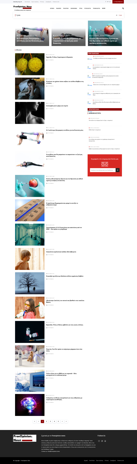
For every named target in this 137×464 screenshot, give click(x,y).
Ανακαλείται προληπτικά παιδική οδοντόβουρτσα (61, 252)
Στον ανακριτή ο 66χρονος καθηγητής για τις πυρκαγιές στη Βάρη (106, 94)
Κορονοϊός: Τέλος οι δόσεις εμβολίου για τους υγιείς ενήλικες (64, 325)
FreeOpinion (23, 35)
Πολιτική (65, 8)
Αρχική (52, 8)
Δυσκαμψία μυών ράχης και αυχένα (57, 106)
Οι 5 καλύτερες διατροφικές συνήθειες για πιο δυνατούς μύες (30, 40)
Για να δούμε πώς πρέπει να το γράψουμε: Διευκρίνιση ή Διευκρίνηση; (101, 140)
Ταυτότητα (27, 1)
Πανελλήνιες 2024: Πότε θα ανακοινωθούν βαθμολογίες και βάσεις (106, 103)
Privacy (42, 1)
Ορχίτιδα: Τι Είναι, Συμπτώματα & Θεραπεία (59, 57)
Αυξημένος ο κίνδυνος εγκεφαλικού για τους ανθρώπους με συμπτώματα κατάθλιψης (64, 398)
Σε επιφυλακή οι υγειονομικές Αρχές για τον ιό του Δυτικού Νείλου (106, 68)
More (103, 8)
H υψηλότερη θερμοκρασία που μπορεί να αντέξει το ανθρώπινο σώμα (62, 204)
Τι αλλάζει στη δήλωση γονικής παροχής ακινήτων (105, 58)
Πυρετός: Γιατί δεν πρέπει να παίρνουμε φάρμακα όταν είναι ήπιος (64, 350)
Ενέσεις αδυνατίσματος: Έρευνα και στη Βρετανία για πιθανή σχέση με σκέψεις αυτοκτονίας (104, 41)
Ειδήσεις (58, 8)
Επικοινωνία (56, 1)
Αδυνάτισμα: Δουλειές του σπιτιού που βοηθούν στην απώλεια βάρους (65, 301)
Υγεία (80, 8)
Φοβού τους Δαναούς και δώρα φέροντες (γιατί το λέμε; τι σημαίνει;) (104, 148)
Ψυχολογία (87, 8)
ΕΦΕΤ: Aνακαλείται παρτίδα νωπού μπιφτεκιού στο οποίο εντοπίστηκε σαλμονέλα (105, 76)
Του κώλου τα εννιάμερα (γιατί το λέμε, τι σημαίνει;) (101, 120)
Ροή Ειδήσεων (119, 1)
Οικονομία (74, 8)
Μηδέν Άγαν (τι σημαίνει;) (95, 129)
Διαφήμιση (48, 1)
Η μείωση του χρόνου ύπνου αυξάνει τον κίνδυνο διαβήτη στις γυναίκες (65, 82)
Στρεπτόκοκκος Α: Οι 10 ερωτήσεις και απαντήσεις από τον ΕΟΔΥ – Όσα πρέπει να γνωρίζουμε (64, 228)
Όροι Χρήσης (35, 1)
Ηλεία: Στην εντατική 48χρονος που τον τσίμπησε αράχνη (106, 84)
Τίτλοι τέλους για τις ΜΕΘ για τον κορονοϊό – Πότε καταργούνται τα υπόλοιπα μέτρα (61, 374)
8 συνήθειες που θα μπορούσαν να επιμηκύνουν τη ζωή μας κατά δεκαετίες (67, 41)
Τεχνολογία (96, 8)
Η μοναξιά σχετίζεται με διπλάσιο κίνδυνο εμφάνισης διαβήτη (64, 276)
